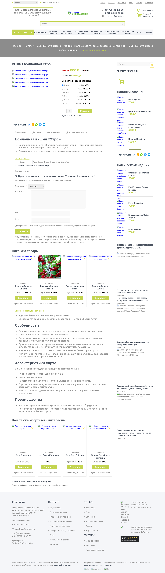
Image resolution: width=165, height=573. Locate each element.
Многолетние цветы (128, 32)
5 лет (66, 96)
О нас (131, 2)
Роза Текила (134, 229)
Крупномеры (40, 32)
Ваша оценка (21, 186)
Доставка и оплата (76, 132)
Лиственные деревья (96, 32)
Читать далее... (22, 158)
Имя (17, 212)
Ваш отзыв (19, 192)
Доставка (122, 2)
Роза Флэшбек (135, 203)
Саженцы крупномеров (49, 46)
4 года (66, 93)
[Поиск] (122, 23)
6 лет (66, 100)
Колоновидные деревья (81, 32)
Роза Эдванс (134, 99)
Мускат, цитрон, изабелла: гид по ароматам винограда (141, 505)
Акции (102, 2)
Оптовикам (91, 517)
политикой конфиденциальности (97, 565)
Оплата (111, 2)
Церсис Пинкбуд (136, 139)
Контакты (149, 2)
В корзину (85, 111)
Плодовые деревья (52, 32)
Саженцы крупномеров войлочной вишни (51, 485)
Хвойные (148, 32)
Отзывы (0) (53, 132)
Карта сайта (92, 530)
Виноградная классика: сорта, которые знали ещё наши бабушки (132, 299)
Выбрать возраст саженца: (77, 81)
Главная (17, 46)
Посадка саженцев (95, 550)
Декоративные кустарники (112, 32)
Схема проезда (21, 524)
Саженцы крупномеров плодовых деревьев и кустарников (95, 46)
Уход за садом (93, 541)
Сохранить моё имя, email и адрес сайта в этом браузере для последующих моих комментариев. (56, 226)
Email (17, 219)
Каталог (29, 46)
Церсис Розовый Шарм (139, 111)
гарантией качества (62, 565)
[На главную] (73, 12)
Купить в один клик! (71, 116)
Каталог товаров (22, 32)
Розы (139, 32)
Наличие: (66, 76)
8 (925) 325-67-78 (114, 13)
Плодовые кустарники (66, 32)
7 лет (66, 104)
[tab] (20, 132)
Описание (20, 132)
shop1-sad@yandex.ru (114, 16)
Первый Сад (33, 563)
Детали (36, 132)
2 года (66, 85)
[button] (152, 65)
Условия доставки (94, 521)
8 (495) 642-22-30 (114, 10)
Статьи (139, 2)
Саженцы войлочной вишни (23, 485)
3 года (66, 89)
